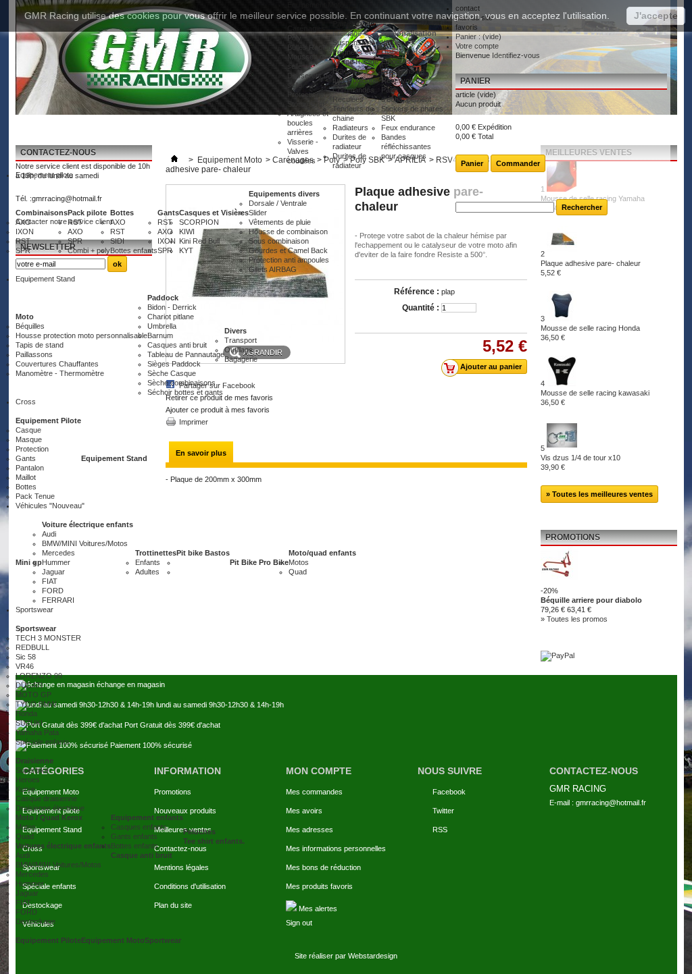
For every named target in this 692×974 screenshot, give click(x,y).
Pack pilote (87, 213)
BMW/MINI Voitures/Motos (85, 543)
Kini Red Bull (199, 241)
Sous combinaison (279, 241)
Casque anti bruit (141, 855)
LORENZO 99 (39, 676)
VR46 (25, 666)
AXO (23, 222)
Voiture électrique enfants (87, 524)
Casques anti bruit (177, 345)
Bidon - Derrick (172, 307)
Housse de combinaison (288, 231)
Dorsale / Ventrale (278, 203)
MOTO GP (33, 695)
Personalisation (409, 33)
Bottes (122, 213)
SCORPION (199, 222)
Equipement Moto (113, 940)
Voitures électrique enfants (63, 846)
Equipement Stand (114, 458)
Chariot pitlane (170, 317)
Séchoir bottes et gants (185, 392)
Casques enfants (139, 827)
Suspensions (353, 42)
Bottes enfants (133, 250)
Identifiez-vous (516, 55)
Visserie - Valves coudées (302, 151)
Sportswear (36, 628)
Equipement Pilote (48, 420)
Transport (240, 340)
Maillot (26, 477)
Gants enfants (134, 836)
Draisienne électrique (50, 808)
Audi (49, 534)
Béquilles (30, 326)
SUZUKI (29, 723)
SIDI (117, 241)
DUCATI (29, 685)
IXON (25, 231)
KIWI (187, 231)
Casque (28, 430)
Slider (258, 213)
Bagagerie (240, 359)
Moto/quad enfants (322, 553)
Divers (235, 331)
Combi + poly (89, 250)
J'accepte (656, 15)
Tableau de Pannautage (185, 354)
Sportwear (163, 940)
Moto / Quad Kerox (49, 817)
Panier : (478, 36)
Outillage (238, 350)
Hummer (56, 562)
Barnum (160, 335)
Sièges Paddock (174, 364)
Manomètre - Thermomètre (60, 373)
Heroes (28, 780)
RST (23, 241)
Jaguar (53, 572)
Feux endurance (408, 128)
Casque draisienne (46, 798)
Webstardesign (372, 956)
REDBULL (32, 647)
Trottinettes (155, 553)
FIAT (49, 581)
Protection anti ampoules (289, 260)
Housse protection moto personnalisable (81, 335)
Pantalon (30, 468)
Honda (26, 713)
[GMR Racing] (151, 57)
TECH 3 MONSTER (48, 638)
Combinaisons (42, 213)
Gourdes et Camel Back (288, 250)
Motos (299, 562)
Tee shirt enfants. (214, 841)
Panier (475, 81)
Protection (32, 449)
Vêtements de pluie (280, 222)
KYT (186, 250)
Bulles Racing (309, 47)
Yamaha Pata (37, 732)
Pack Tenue (35, 496)
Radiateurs (350, 128)
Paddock (162, 298)
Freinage (347, 33)
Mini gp (29, 562)
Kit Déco (395, 42)
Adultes (147, 572)
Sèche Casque (171, 373)
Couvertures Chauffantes (57, 364)
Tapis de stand (40, 345)
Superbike (32, 770)
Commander (518, 163)
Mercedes (58, 553)
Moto (25, 317)
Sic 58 (26, 657)
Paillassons (34, 354)
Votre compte (477, 46)
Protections (305, 94)
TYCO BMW (36, 704)
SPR (23, 250)
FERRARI (58, 600)
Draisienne (34, 761)
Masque (29, 439)
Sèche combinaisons (181, 383)
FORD (53, 591)
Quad (298, 572)
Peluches (199, 832)
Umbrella (161, 326)
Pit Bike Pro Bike (259, 562)
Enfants (147, 562)
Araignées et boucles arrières (307, 122)
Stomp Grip (305, 104)
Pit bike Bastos (203, 553)
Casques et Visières (214, 213)
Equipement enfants (147, 817)
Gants (168, 213)
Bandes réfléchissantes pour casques (406, 146)
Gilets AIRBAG (273, 269)
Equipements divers (284, 194)
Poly (294, 38)
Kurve (25, 789)
